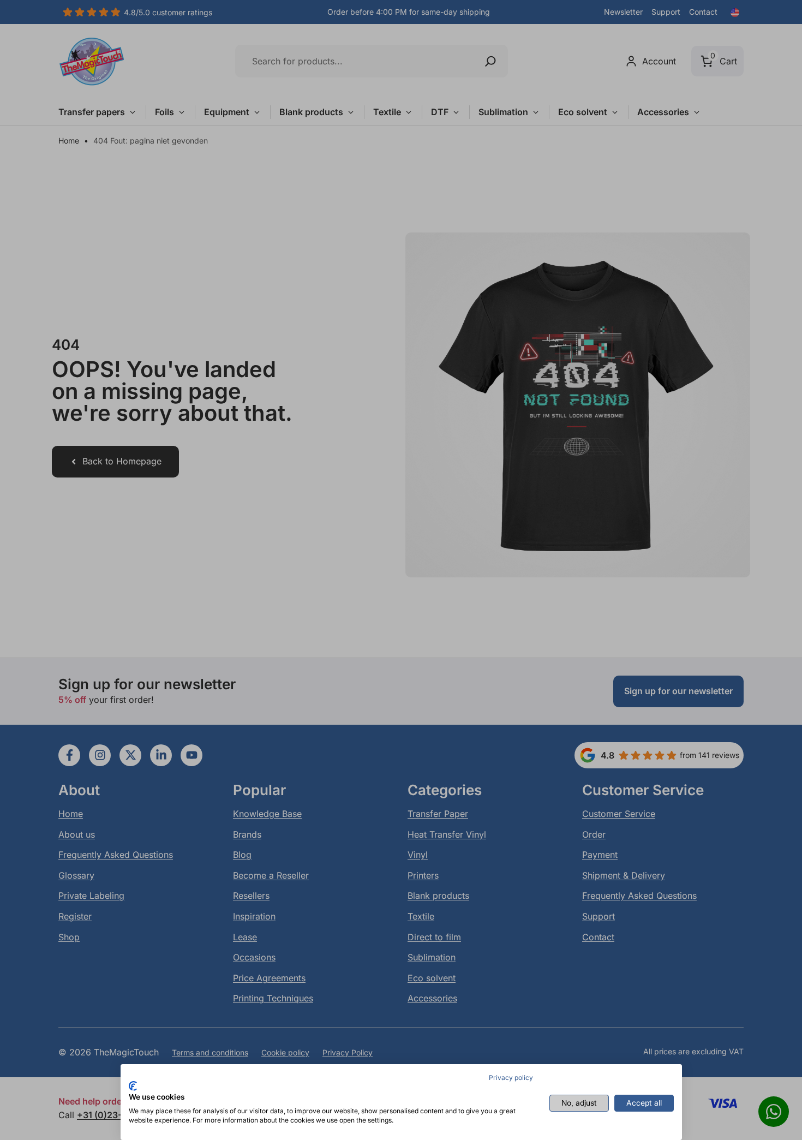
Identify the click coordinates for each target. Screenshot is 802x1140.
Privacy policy (511, 1077)
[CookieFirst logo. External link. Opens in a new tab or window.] (133, 1086)
